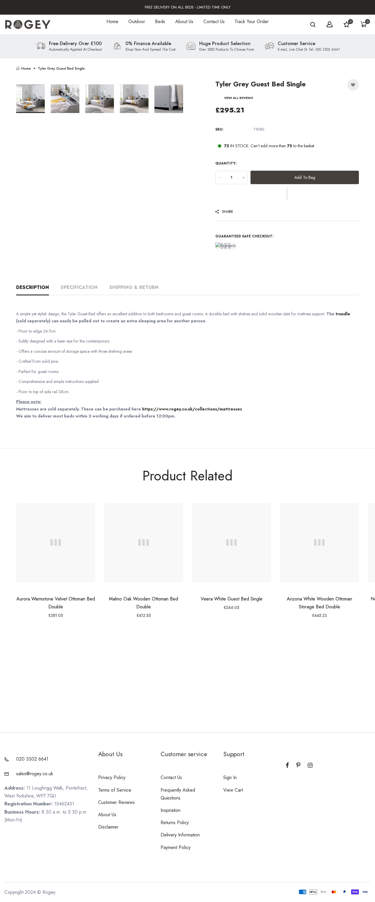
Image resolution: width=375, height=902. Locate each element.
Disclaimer (108, 827)
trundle (342, 314)
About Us (184, 21)
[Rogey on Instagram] (310, 765)
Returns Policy (175, 822)
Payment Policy (175, 847)
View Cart (233, 790)
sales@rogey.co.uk (34, 773)
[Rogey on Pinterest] (298, 765)
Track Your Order (252, 21)
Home (112, 21)
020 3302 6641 (32, 759)
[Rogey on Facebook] (287, 765)
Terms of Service (114, 790)
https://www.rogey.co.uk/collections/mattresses (192, 409)
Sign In (230, 777)
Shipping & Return (133, 287)
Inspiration (170, 810)
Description (32, 287)
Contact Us (214, 21)
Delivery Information (180, 834)
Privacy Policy (111, 777)
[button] (287, 194)
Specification (79, 287)
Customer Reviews (116, 802)
